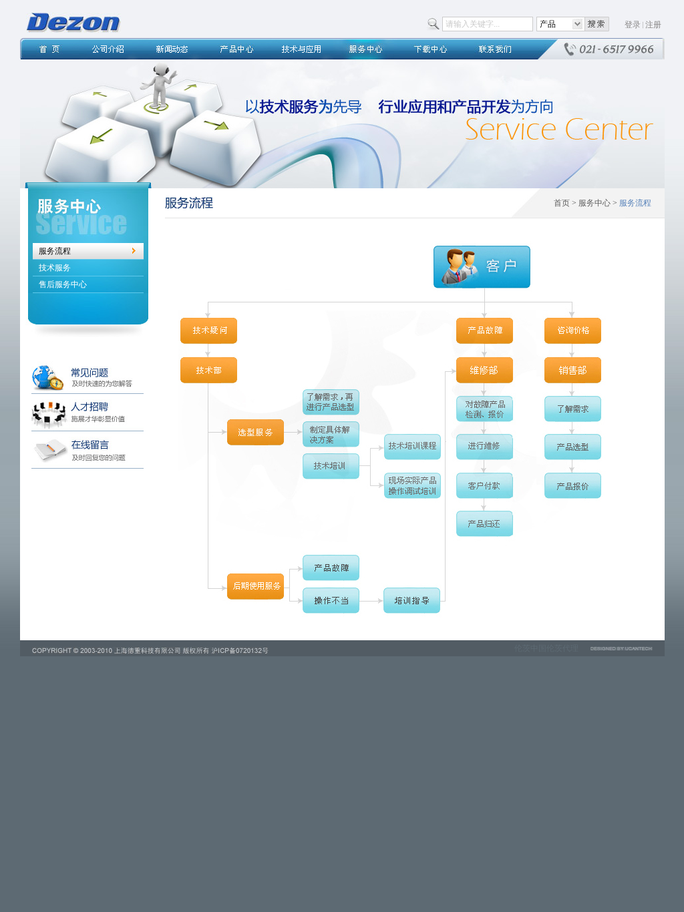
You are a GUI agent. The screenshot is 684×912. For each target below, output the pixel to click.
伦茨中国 (530, 648)
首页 (562, 203)
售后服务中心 (63, 284)
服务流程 (55, 251)
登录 (633, 24)
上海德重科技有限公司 (73, 23)
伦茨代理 (562, 648)
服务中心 (594, 203)
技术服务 (55, 267)
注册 (653, 24)
